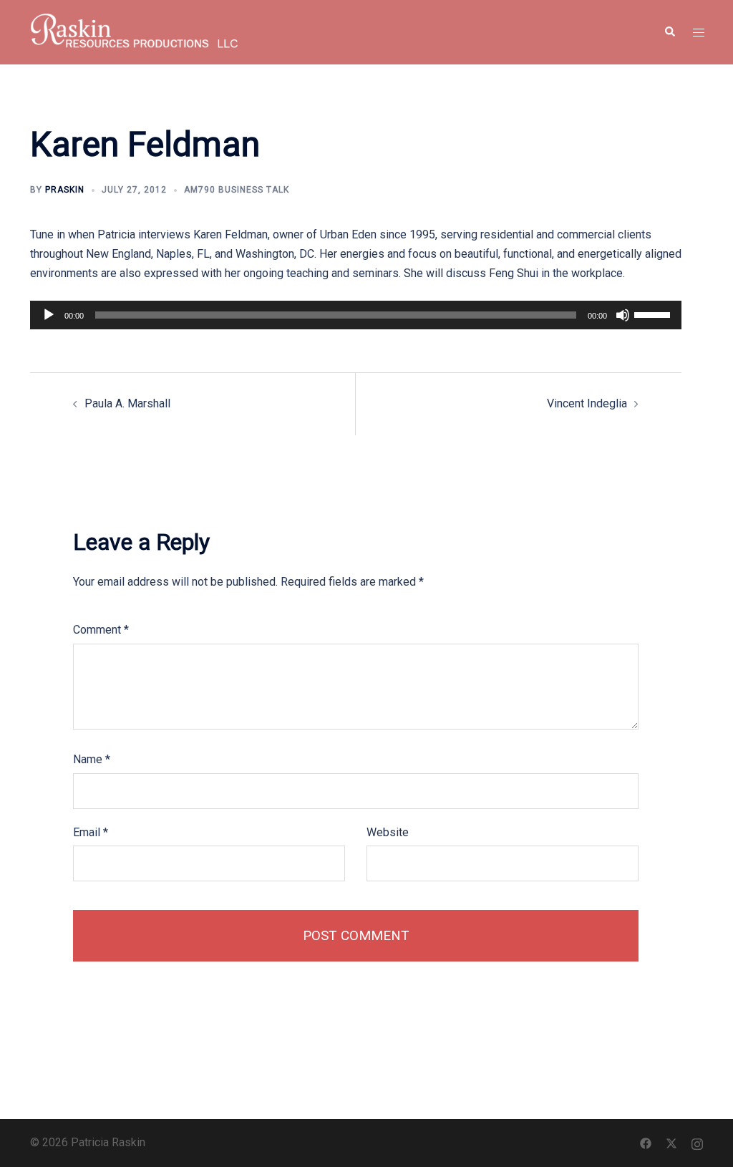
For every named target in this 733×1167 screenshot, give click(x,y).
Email (90, 832)
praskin (64, 190)
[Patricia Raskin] (134, 31)
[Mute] (623, 315)
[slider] (654, 313)
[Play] (49, 315)
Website (387, 832)
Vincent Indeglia (587, 403)
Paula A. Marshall (127, 403)
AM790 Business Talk (236, 190)
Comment (101, 629)
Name (91, 759)
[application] (355, 315)
